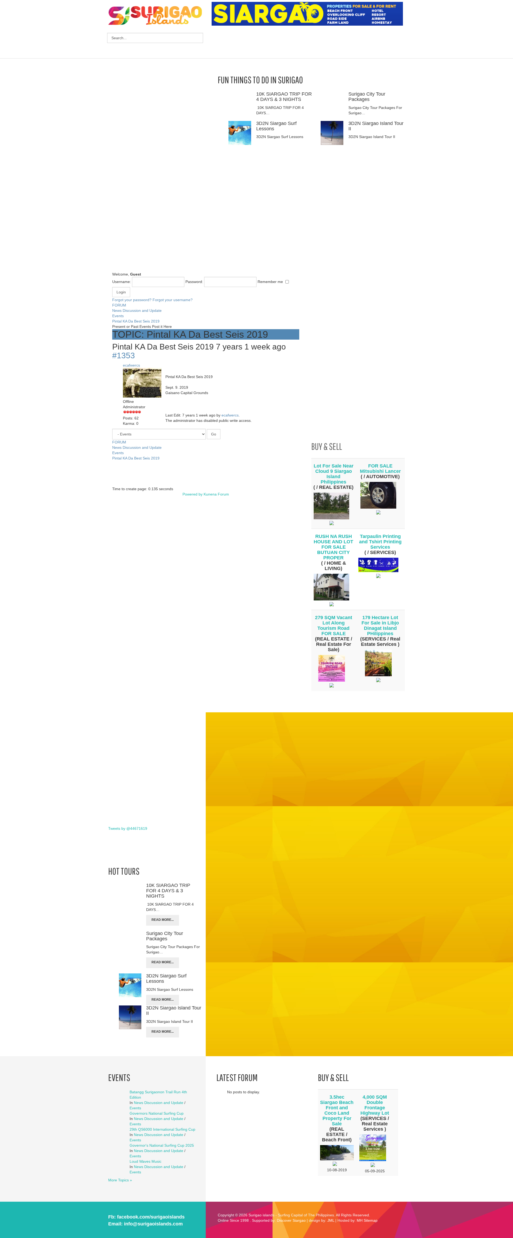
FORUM (119, 305)
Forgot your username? (173, 300)
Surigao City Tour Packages (366, 96)
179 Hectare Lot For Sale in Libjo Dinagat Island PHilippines (380, 625)
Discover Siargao (291, 1220)
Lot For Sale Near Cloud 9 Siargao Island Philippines (333, 474)
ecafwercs (131, 365)
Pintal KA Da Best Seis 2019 (136, 321)
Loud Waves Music (145, 1161)
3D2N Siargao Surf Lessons (276, 126)
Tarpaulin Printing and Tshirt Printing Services (380, 542)
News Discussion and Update (137, 310)
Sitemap (371, 1220)
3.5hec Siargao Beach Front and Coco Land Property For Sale (336, 1110)
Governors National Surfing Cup (157, 1113)
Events (118, 316)
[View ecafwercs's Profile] (144, 383)
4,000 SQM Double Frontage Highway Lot (374, 1105)
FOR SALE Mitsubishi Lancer (380, 468)
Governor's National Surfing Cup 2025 (162, 1145)
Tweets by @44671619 (127, 828)
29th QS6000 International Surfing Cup (162, 1129)
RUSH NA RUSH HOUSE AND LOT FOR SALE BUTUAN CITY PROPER (333, 547)
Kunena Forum (216, 494)
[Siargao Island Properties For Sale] (309, 14)
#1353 (123, 355)
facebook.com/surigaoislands (151, 1217)
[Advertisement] (309, 43)
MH (360, 1220)
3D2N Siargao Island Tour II (375, 126)
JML (330, 1220)
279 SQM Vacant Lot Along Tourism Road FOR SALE (333, 625)
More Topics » (120, 1180)
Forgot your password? (131, 300)
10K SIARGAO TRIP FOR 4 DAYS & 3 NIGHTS (284, 96)
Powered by (192, 494)
